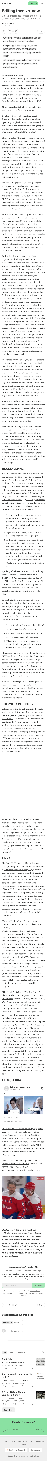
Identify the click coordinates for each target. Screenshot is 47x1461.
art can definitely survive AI (13, 1362)
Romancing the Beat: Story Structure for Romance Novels (21, 1162)
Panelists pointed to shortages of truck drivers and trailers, (23, 878)
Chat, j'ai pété (9, 1359)
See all (7, 1410)
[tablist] (12, 1322)
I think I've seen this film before (15, 1380)
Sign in (42, 3)
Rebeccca (17, 571)
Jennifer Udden (8, 23)
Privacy (25, 1441)
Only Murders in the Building (28, 1170)
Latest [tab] (11, 1352)
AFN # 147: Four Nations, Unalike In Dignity (14, 1393)
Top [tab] (4, 1352)
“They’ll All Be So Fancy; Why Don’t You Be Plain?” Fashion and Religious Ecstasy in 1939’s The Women (23, 995)
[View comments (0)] (10, 31)
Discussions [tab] (20, 1352)
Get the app (35, 1450)
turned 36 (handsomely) (21, 839)
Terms (32, 1441)
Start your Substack (17, 1450)
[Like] (4, 31)
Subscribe (33, 3)
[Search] (42, 1352)
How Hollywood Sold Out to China (23, 1132)
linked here (38, 625)
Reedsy (15, 1256)
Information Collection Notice (25, 1293)
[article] (23, 1364)
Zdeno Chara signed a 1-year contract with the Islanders (22, 824)
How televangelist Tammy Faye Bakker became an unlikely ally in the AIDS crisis (23, 1145)
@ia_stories (15, 751)
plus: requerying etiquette (12, 1398)
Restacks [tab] (17, 1322)
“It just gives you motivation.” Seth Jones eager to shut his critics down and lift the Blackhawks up (23, 1151)
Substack (11, 1456)
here (16, 584)
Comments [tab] (7, 1322)
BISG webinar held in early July (18, 869)
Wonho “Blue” (21, 1167)
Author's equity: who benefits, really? (17, 1375)
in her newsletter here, (12, 499)
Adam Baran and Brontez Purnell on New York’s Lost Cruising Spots (20, 1137)
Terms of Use (35, 1291)
